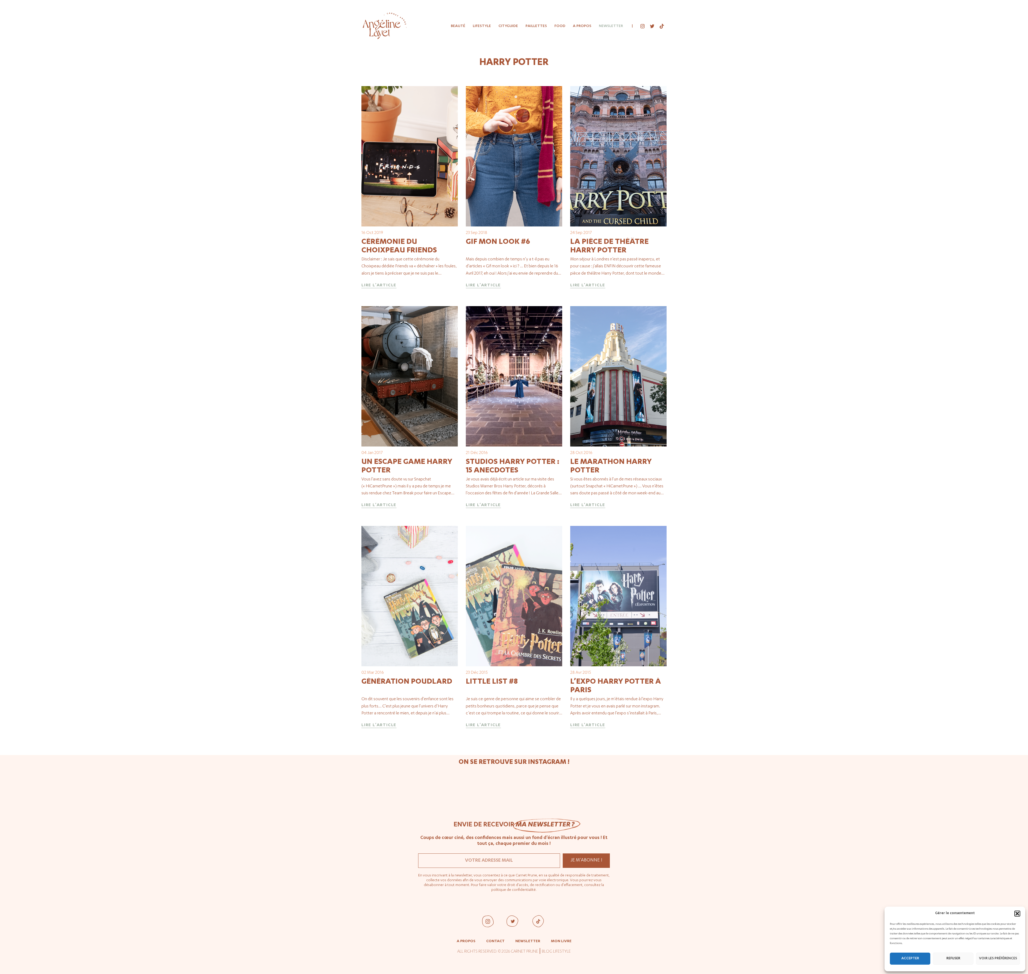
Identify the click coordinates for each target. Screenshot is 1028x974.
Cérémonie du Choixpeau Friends (399, 246)
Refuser (953, 959)
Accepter (910, 959)
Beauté (458, 26)
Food (559, 26)
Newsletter (611, 26)
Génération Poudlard (406, 682)
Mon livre (561, 941)
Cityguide (508, 26)
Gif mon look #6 (498, 242)
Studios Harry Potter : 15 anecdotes (512, 466)
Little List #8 (492, 682)
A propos (582, 26)
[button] (1017, 913)
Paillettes (536, 26)
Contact (495, 941)
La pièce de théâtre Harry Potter (609, 246)
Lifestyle (482, 26)
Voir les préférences (998, 959)
